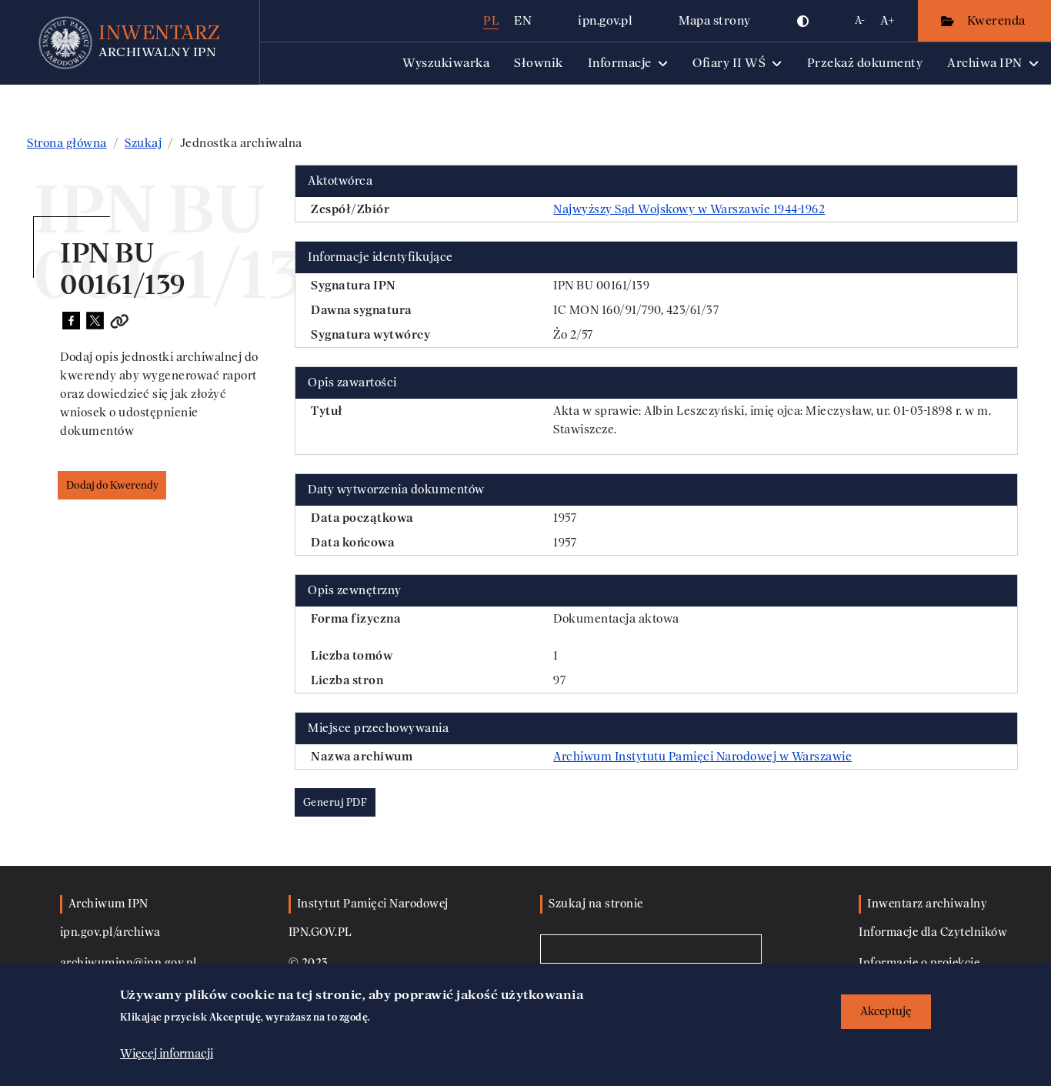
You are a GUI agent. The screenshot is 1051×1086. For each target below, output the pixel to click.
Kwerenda (998, 20)
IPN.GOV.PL (320, 932)
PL (491, 20)
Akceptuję (886, 1012)
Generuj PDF (335, 802)
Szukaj (143, 143)
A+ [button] (887, 20)
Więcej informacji (166, 1052)
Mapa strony (715, 20)
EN (523, 20)
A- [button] (860, 20)
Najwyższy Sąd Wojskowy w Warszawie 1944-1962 (689, 209)
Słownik (538, 63)
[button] (803, 21)
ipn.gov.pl (605, 20)
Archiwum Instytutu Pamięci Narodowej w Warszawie (702, 756)
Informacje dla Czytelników (933, 932)
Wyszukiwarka (445, 63)
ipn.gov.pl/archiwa (110, 932)
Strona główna (67, 143)
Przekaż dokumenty (865, 63)
